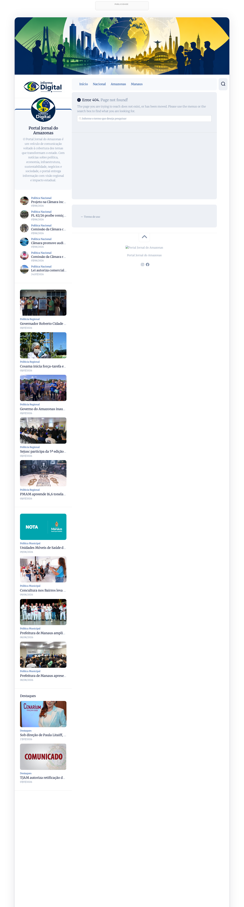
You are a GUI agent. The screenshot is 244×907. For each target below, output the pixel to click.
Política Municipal (30, 543)
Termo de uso (92, 216)
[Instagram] (142, 264)
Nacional (99, 84)
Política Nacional (41, 198)
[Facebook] (147, 264)
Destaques (25, 730)
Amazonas (118, 84)
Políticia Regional (30, 319)
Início (83, 84)
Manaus (137, 84)
